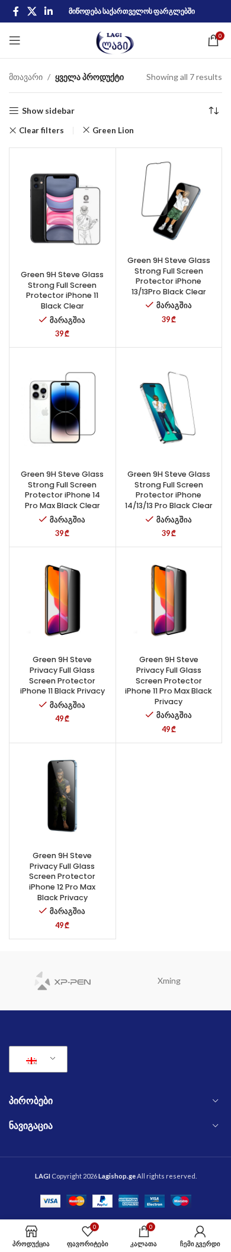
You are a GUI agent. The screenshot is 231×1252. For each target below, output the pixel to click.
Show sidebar (48, 110)
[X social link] (31, 11)
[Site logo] (115, 39)
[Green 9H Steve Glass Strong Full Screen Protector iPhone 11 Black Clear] (62, 208)
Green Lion (113, 130)
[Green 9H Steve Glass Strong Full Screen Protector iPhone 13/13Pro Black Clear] (169, 201)
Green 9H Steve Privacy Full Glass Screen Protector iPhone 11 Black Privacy (62, 675)
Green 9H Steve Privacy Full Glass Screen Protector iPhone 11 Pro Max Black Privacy (168, 680)
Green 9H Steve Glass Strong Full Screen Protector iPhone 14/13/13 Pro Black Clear (169, 490)
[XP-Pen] (62, 980)
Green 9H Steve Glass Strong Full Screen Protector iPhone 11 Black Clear (62, 290)
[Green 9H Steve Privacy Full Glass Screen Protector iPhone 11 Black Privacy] (62, 600)
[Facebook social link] (16, 11)
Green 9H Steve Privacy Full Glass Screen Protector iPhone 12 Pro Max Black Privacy (62, 876)
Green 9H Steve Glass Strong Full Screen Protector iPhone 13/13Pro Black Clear (168, 276)
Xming (169, 980)
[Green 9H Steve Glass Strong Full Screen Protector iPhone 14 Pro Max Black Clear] (62, 408)
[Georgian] (36, 1059)
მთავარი (26, 77)
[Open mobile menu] (15, 40)
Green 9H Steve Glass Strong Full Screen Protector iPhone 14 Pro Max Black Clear (62, 490)
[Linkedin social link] (48, 11)
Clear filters (41, 130)
